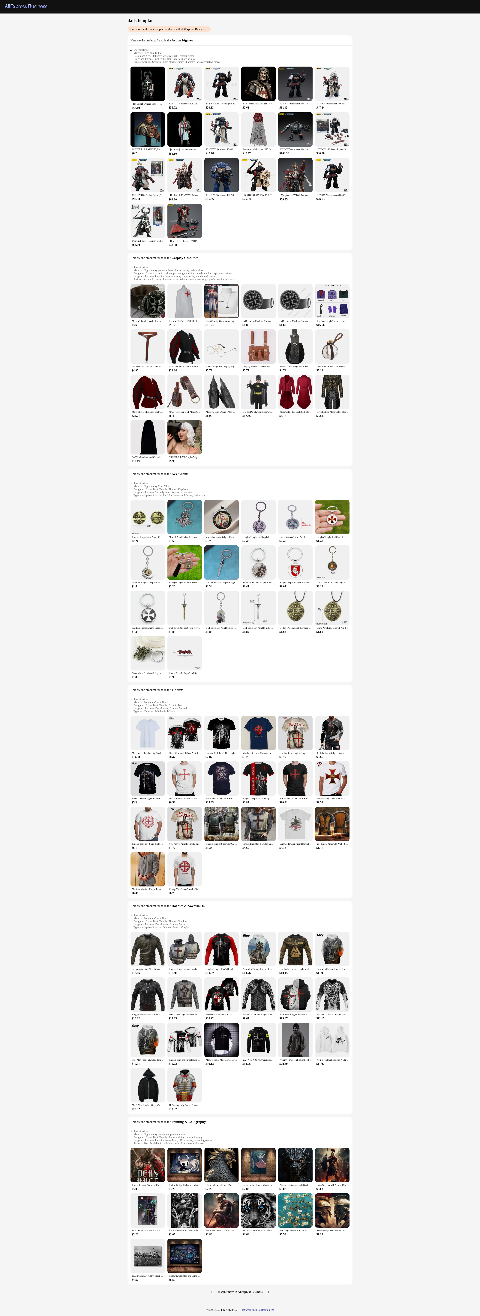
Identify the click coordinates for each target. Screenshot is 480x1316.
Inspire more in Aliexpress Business (240, 1292)
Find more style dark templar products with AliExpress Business (168, 29)
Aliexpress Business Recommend (257, 1310)
